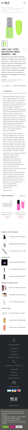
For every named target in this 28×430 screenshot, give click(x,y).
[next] (26, 49)
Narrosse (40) (14, 354)
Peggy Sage (16, 79)
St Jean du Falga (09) (14, 357)
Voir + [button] (8, 216)
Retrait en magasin (14, 345)
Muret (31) (14, 351)
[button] (2, 2)
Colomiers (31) (14, 348)
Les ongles (10, 79)
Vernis (20, 79)
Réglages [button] (19, 427)
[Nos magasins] (14, 341)
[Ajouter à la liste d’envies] (11, 201)
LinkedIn (5, 86)
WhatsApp (10, 86)
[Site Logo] (7, 3)
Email (8, 86)
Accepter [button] (5, 427)
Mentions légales (14, 405)
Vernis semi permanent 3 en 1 (8, 81)
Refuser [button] (12, 427)
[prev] (23, 49)
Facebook (2, 86)
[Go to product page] (7, 205)
